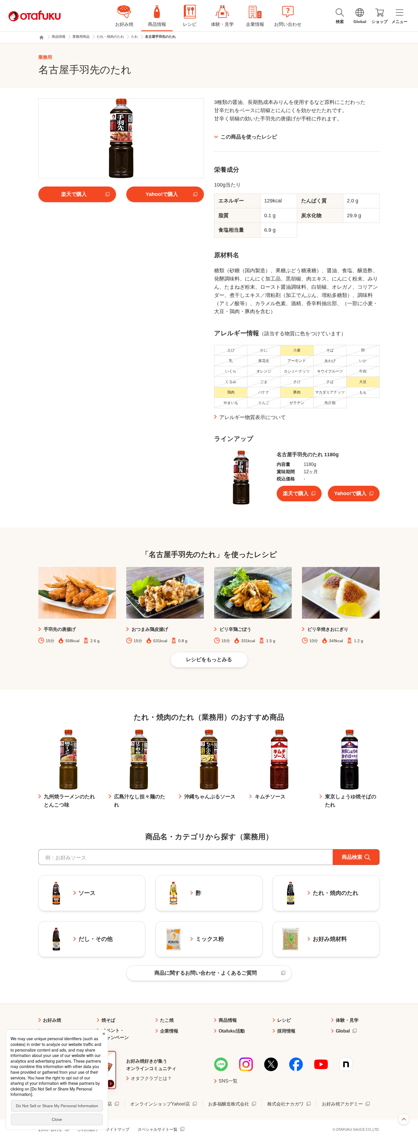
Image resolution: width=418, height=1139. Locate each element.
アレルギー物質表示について (252, 417)
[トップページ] (41, 37)
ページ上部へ (403, 1119)
